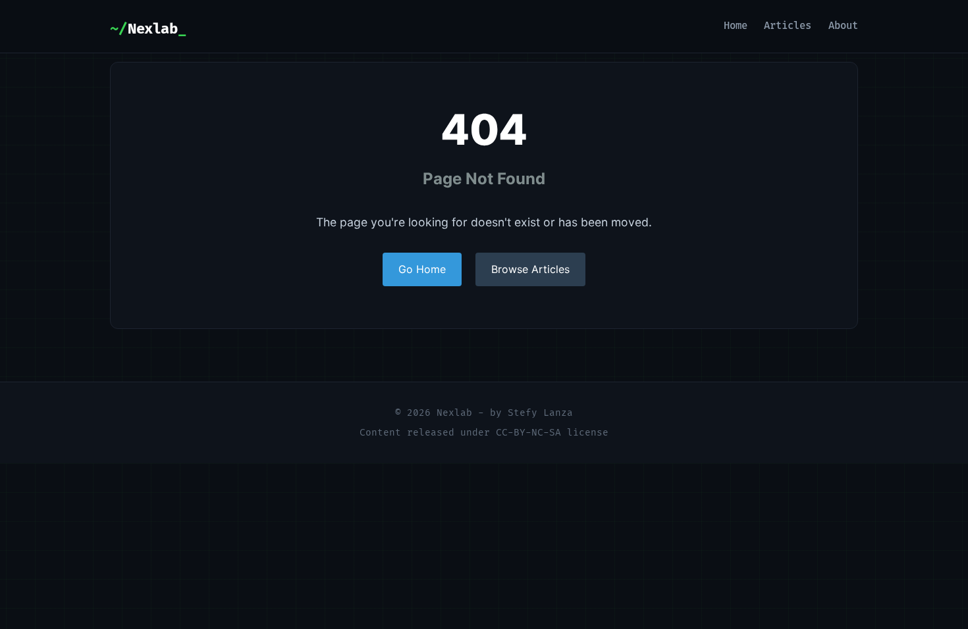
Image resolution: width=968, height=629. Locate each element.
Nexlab (152, 29)
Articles (787, 26)
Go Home (422, 269)
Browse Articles (530, 269)
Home (735, 26)
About (843, 26)
